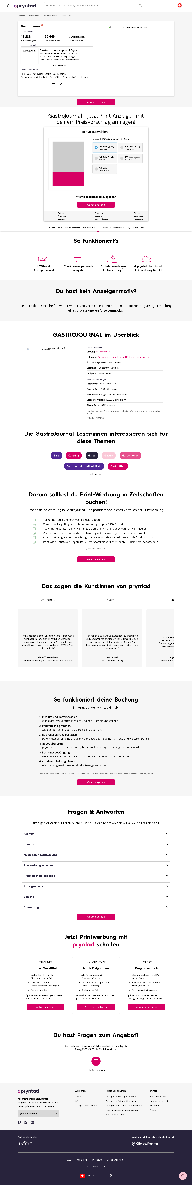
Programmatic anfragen (146, 1007)
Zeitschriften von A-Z (116, 1114)
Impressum (97, 1160)
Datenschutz (81, 1160)
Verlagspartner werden (85, 1105)
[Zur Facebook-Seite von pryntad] (19, 1122)
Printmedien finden (45, 1007)
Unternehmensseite (159, 1101)
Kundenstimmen (117, 228)
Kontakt (78, 1096)
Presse (153, 1109)
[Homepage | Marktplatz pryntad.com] (26, 6)
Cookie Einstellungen (116, 1160)
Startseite (21, 15)
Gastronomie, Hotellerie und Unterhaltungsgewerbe (123, 357)
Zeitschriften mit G (50, 15)
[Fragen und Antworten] (183, 1176)
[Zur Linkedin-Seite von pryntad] (32, 1122)
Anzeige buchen (96, 102)
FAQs (76, 1101)
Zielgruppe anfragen (96, 1007)
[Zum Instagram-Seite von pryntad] (25, 1122)
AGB (69, 1160)
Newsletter (155, 1105)
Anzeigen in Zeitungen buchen (121, 1096)
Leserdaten (103, 228)
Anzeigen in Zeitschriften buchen (122, 1101)
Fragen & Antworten (135, 228)
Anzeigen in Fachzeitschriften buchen (124, 1105)
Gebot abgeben (96, 559)
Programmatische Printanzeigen (122, 1109)
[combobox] (180, 5)
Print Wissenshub (158, 1096)
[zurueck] (7, 5)
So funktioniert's (55, 228)
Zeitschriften (34, 15)
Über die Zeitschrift (72, 228)
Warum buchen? (89, 228)
